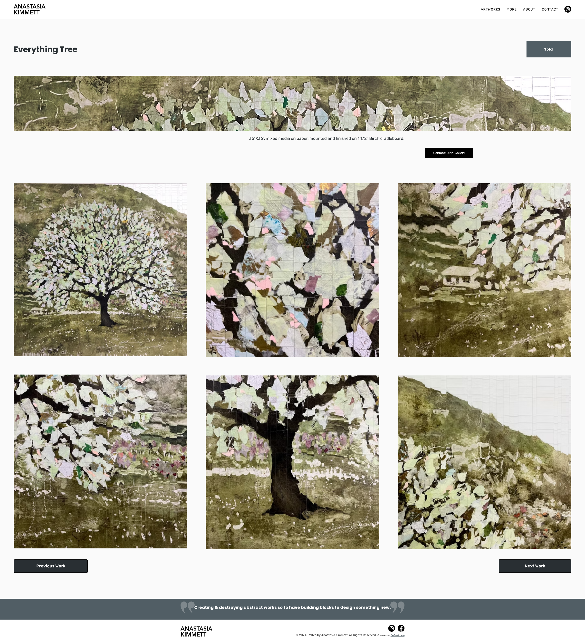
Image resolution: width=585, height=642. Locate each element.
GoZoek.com (397, 635)
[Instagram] (567, 9)
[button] (491, 9)
